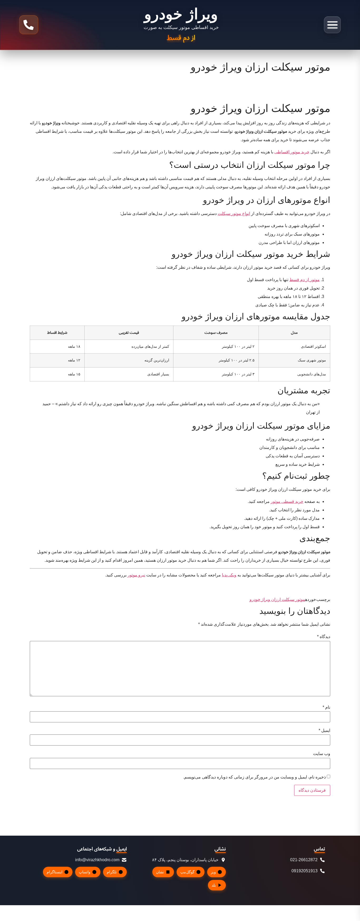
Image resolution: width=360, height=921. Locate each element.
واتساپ (84, 872)
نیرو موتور (136, 575)
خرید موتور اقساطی (291, 152)
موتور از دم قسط (304, 279)
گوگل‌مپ (187, 872)
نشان (160, 872)
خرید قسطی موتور (287, 501)
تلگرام (112, 872)
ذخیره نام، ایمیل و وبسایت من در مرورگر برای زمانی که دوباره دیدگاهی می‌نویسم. (254, 777)
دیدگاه (323, 637)
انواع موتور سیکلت (234, 213)
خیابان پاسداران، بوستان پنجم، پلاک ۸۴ (185, 860)
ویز (213, 872)
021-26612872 (304, 860)
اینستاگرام (54, 872)
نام (326, 707)
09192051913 (304, 871)
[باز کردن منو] (332, 24)
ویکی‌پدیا (229, 575)
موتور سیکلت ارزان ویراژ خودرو (277, 599)
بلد (214, 885)
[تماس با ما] (28, 24)
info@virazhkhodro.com (97, 860)
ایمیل (324, 730)
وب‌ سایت (321, 754)
